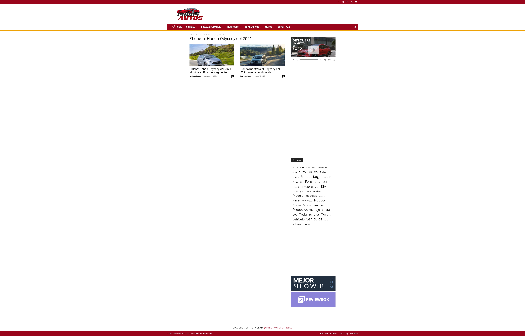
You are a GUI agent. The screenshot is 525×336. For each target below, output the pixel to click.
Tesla (303, 214)
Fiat (301, 182)
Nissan (296, 200)
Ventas (326, 220)
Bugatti (296, 177)
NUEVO (319, 200)
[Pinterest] (347, 2)
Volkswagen (298, 224)
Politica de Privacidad (328, 333)
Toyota (326, 214)
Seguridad (326, 210)
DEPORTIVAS (284, 27)
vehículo (299, 219)
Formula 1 (317, 182)
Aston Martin (322, 167)
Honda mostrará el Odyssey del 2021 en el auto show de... (260, 70)
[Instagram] (343, 2)
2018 (295, 167)
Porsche (307, 205)
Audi (295, 172)
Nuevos (297, 205)
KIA (323, 186)
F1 (330, 177)
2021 (314, 167)
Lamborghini (298, 191)
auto (302, 171)
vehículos (314, 219)
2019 (302, 167)
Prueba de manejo (306, 209)
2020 (308, 167)
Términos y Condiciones (348, 333)
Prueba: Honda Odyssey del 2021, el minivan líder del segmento (210, 70)
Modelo (298, 195)
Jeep (317, 186)
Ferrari (295, 182)
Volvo (307, 224)
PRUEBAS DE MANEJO (211, 27)
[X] (352, 2)
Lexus (308, 191)
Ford (308, 181)
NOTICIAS (190, 27)
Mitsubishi (317, 191)
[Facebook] (338, 2)
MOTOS (268, 27)
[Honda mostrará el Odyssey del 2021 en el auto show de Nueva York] (262, 55)
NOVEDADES (233, 27)
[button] (355, 27)
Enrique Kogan (195, 76)
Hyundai (307, 186)
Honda (296, 186)
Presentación (318, 205)
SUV (295, 214)
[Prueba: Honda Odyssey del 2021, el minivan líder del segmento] (211, 55)
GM (325, 182)
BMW (323, 172)
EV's (325, 177)
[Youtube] (356, 2)
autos (313, 171)
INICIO (179, 27)
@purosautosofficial (278, 327)
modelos (311, 195)
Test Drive (314, 214)
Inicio (191, 34)
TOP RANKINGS (252, 27)
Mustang (322, 196)
